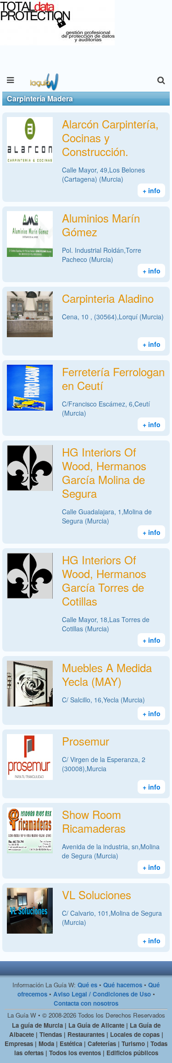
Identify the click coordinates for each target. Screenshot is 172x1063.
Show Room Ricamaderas (94, 821)
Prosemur (85, 741)
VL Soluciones (96, 894)
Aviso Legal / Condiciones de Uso (102, 994)
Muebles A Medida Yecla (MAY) (107, 674)
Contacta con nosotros (86, 1003)
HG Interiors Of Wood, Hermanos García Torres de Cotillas (104, 580)
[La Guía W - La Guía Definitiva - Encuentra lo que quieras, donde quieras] (43, 80)
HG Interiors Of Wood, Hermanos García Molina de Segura (104, 472)
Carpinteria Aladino (108, 298)
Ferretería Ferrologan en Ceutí (113, 378)
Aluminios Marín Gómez (101, 224)
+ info (152, 190)
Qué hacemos (122, 984)
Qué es (87, 984)
